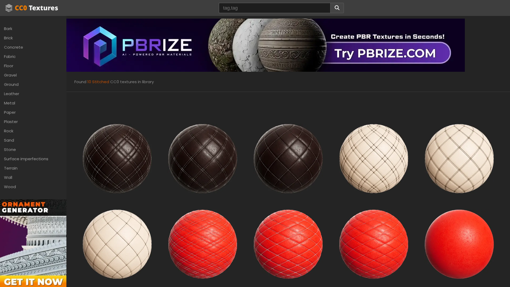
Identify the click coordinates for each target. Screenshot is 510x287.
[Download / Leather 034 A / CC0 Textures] (117, 158)
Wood (10, 186)
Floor (8, 66)
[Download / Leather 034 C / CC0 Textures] (288, 158)
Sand (9, 140)
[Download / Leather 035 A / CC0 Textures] (374, 158)
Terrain (11, 168)
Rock (8, 131)
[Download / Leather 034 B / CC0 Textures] (202, 158)
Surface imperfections (26, 159)
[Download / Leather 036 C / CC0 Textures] (374, 244)
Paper (10, 112)
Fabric (10, 56)
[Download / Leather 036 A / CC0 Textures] (202, 244)
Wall (8, 177)
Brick (8, 38)
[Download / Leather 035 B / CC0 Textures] (459, 158)
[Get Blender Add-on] (33, 248)
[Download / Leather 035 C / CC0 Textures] (117, 244)
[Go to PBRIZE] (265, 45)
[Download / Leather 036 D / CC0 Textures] (459, 244)
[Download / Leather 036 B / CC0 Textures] (288, 244)
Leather (11, 93)
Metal (9, 103)
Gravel (10, 75)
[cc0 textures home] (31, 8)
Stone (10, 149)
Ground (11, 84)
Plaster (11, 121)
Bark (8, 28)
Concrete (13, 47)
